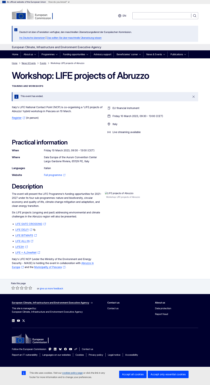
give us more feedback (51, 288)
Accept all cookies (133, 374)
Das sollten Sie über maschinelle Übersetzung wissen (74, 37)
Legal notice (114, 354)
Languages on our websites (56, 354)
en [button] (124, 15)
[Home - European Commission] (35, 14)
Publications (176, 54)
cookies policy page (72, 372)
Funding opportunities (74, 54)
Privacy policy (96, 354)
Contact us (113, 308)
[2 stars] (15, 288)
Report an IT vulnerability (25, 354)
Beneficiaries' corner (127, 54)
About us (28, 54)
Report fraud (161, 314)
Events (43, 63)
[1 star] (13, 288)
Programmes (48, 54)
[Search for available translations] (34, 229)
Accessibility (131, 354)
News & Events (154, 54)
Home (15, 54)
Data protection (163, 308)
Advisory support (102, 54)
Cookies (79, 354)
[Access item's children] (36, 54)
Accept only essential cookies (168, 374)
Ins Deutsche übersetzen (32, 37)
